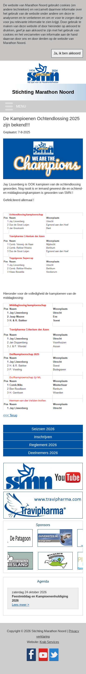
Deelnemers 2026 (43, 453)
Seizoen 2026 (43, 429)
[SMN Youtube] (43, 476)
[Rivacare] (30, 568)
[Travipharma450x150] (43, 505)
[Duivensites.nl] (29, 545)
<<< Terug (10, 415)
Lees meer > (20, 604)
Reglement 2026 (43, 445)
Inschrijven (43, 437)
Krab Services (49, 642)
